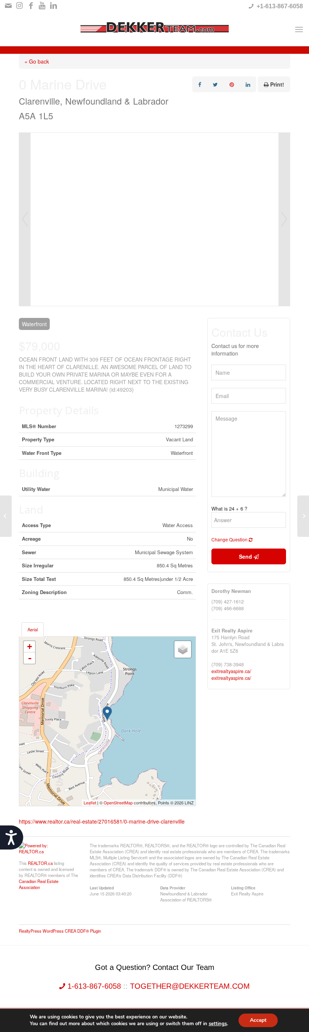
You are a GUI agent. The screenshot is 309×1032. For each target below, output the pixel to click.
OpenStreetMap (118, 802)
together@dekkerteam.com (190, 986)
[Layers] (182, 649)
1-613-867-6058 (94, 986)
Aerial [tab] (33, 629)
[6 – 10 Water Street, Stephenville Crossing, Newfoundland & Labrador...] (6, 516)
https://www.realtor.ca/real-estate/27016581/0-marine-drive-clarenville (102, 821)
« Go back (36, 61)
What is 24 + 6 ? (229, 509)
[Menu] (299, 29)
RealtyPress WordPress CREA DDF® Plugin (60, 931)
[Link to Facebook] (30, 5)
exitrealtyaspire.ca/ (231, 671)
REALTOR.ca (40, 863)
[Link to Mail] (8, 5)
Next (284, 219)
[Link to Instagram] (19, 5)
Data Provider (172, 887)
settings (218, 1023)
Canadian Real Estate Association (38, 884)
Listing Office (243, 887)
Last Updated (102, 887)
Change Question (230, 539)
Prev (25, 219)
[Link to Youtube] (42, 5)
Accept (258, 1020)
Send (246, 556)
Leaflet (90, 802)
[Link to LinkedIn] (53, 5)
